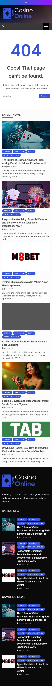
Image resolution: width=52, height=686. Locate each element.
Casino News (11, 511)
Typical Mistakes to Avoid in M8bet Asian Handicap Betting (32, 581)
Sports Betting (11, 155)
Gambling (19, 151)
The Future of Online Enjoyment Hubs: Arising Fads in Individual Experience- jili (33, 530)
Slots (31, 151)
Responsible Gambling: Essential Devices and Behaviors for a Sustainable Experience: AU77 (24, 222)
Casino (7, 151)
